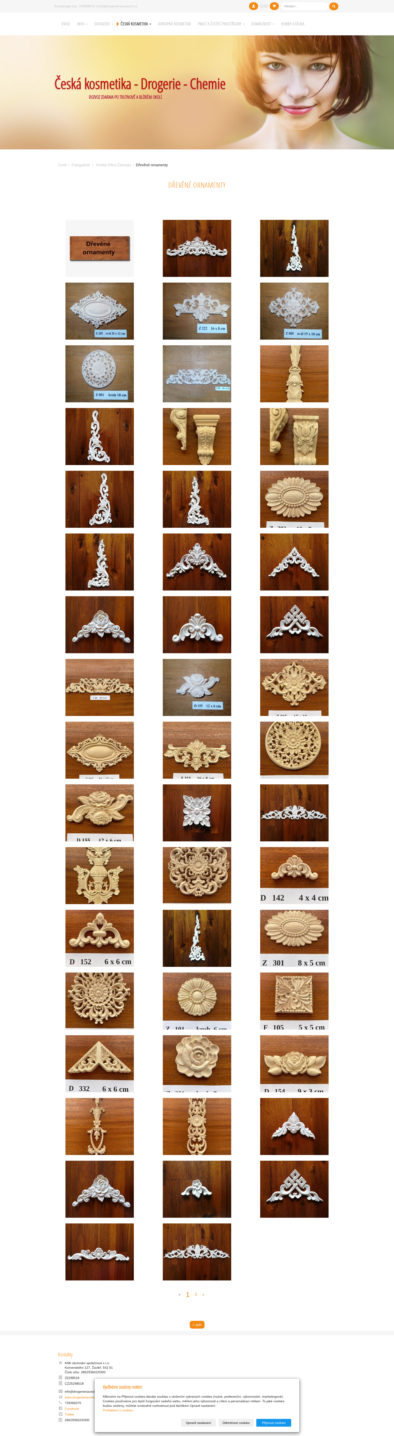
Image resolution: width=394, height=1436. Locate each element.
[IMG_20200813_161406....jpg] (197, 248)
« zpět (197, 1325)
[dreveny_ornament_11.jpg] (294, 499)
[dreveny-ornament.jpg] (294, 812)
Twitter (69, 1414)
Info (81, 23)
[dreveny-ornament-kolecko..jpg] (197, 1001)
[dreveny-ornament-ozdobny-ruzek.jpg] (99, 938)
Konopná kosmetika (174, 23)
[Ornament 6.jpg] (197, 687)
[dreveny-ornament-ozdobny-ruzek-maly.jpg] (294, 875)
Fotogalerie (81, 165)
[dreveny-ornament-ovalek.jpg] (294, 938)
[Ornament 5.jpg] (197, 311)
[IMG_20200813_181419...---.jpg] (197, 1251)
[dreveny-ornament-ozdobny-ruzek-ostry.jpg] (99, 1063)
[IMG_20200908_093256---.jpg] (99, 1189)
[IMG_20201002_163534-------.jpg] (197, 812)
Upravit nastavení (198, 1423)
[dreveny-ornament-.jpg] (294, 624)
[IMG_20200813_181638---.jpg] (99, 436)
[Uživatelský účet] (253, 6)
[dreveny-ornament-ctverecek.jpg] (294, 1001)
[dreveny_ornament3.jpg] (197, 750)
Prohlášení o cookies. (118, 1410)
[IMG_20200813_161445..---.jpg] (99, 562)
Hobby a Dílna (292, 23)
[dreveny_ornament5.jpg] (99, 750)
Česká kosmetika (135, 23)
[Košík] (274, 6)
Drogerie (102, 23)
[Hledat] (333, 6)
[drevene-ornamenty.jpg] (99, 248)
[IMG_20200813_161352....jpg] (197, 938)
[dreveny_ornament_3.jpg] (294, 373)
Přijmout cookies (274, 1423)
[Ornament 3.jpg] (99, 311)
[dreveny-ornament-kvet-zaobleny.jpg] (197, 875)
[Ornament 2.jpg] (197, 373)
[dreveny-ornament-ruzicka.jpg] (99, 624)
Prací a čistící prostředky (220, 23)
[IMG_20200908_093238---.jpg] (197, 624)
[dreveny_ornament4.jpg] (99, 812)
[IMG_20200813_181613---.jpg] (294, 562)
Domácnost (261, 23)
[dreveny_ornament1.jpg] (99, 687)
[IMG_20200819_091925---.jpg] (99, 1251)
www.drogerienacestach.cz (84, 1397)
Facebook (72, 1408)
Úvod (65, 23)
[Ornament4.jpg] (99, 373)
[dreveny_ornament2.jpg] (294, 687)
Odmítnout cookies (236, 1423)
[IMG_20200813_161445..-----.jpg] (197, 499)
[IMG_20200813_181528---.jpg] (294, 1126)
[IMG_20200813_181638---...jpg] (99, 499)
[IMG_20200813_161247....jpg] (294, 1189)
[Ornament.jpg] (294, 311)
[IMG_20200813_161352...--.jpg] (294, 248)
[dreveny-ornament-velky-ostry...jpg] (99, 1126)
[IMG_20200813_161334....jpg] (197, 562)
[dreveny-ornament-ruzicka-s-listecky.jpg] (294, 1063)
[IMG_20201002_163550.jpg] (197, 1189)
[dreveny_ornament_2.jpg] (197, 436)
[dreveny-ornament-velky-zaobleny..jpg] (197, 1126)
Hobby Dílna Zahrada (113, 165)
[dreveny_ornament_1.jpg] (294, 436)
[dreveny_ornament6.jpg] (294, 750)
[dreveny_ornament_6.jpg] (99, 875)
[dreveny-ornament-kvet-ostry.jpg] (99, 1001)
